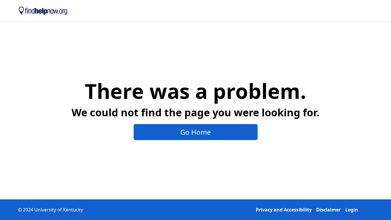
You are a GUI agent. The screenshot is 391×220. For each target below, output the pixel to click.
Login (351, 210)
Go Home (195, 132)
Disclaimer (328, 210)
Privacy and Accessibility (284, 210)
